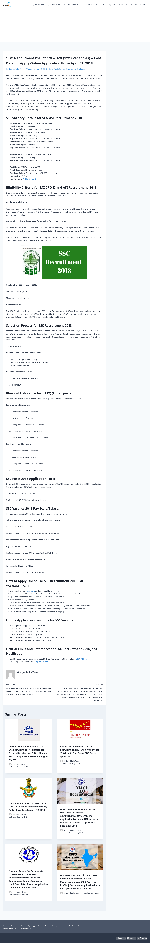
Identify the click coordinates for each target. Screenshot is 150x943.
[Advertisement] (75, 25)
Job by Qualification (72, 4)
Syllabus (112, 4)
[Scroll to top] (145, 939)
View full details (83, 659)
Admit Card (89, 4)
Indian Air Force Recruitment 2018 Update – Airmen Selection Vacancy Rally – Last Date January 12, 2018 (28, 806)
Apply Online (42, 661)
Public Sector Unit (30, 179)
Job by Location (55, 4)
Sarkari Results (125, 4)
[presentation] (28, 730)
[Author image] (10, 764)
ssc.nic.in (31, 591)
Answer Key (101, 4)
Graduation (81, 69)
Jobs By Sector (40, 4)
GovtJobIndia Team (16, 69)
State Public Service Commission (62, 69)
